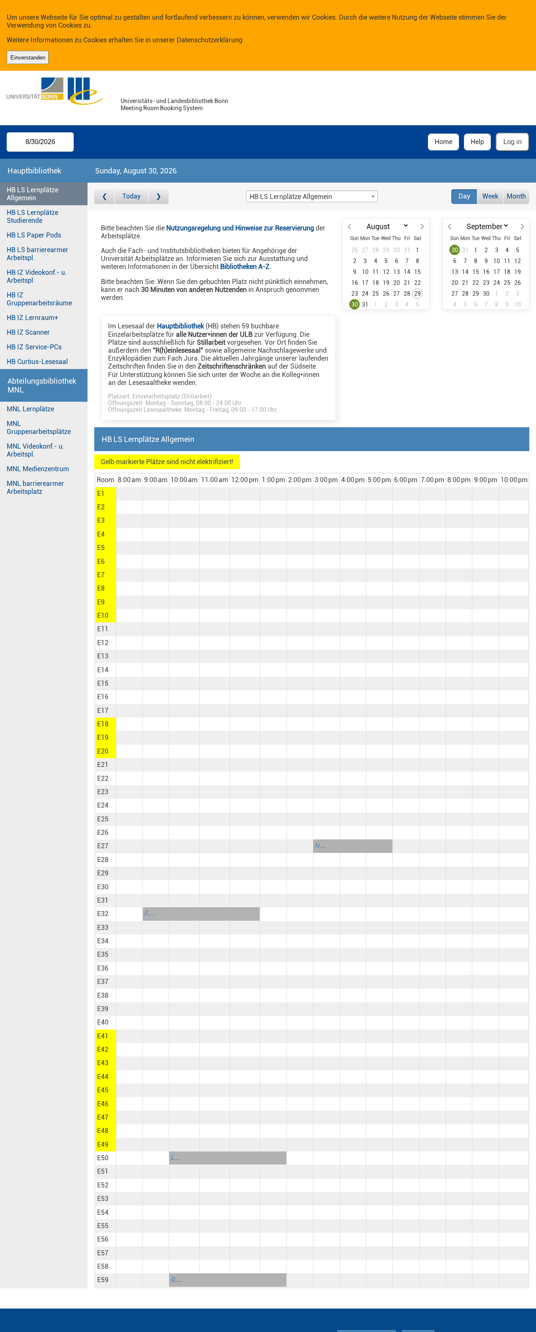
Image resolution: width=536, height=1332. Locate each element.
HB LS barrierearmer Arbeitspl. (37, 254)
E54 (102, 1212)
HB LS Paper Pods (34, 235)
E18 (102, 724)
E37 (102, 982)
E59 (102, 1280)
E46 (102, 1104)
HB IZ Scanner (28, 332)
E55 (102, 1226)
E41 (102, 1036)
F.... (149, 913)
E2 (101, 507)
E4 (101, 534)
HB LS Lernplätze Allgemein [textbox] (291, 197)
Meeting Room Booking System (162, 108)
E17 (102, 711)
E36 (102, 968)
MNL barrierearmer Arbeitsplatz (35, 488)
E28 (102, 860)
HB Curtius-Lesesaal (37, 362)
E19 (102, 737)
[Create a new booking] (129, 494)
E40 (102, 1022)
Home (443, 142)
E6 (101, 561)
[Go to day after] (159, 196)
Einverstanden (27, 57)
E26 (102, 832)
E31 (102, 900)
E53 (102, 1199)
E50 (102, 1158)
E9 (101, 602)
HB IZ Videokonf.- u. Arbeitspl (37, 276)
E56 (102, 1239)
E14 (102, 670)
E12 (102, 643)
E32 (102, 914)
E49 (102, 1145)
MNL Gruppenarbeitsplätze (39, 428)
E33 (102, 928)
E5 (101, 548)
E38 (102, 995)
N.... (320, 845)
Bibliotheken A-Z (245, 267)
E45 (102, 1090)
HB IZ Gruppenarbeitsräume (39, 299)
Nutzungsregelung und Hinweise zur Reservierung (240, 228)
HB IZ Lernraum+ (32, 318)
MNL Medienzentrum (38, 469)
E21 (102, 765)
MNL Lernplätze (30, 409)
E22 (102, 778)
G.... (176, 1279)
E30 (102, 887)
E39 (102, 1009)
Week (490, 196)
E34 (102, 941)
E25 (102, 819)
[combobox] (311, 196)
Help (477, 142)
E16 (102, 697)
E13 (102, 656)
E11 (102, 629)
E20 (102, 751)
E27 (102, 846)
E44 (102, 1077)
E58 (102, 1266)
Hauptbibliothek (180, 326)
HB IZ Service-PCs (34, 347)
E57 (102, 1253)
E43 (102, 1063)
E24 (102, 805)
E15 (102, 683)
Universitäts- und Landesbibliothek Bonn (174, 101)
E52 (102, 1185)
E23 (102, 792)
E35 (102, 954)
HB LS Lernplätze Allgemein (32, 194)
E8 (101, 588)
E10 (102, 616)
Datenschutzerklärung (209, 40)
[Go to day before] (104, 196)
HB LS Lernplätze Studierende (32, 217)
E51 (102, 1171)
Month (516, 196)
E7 (101, 575)
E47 (102, 1117)
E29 (102, 873)
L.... (175, 1158)
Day (464, 196)
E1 (101, 494)
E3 (101, 520)
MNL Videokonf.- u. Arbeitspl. (35, 450)
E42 (102, 1049)
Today (131, 196)
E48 (102, 1131)
